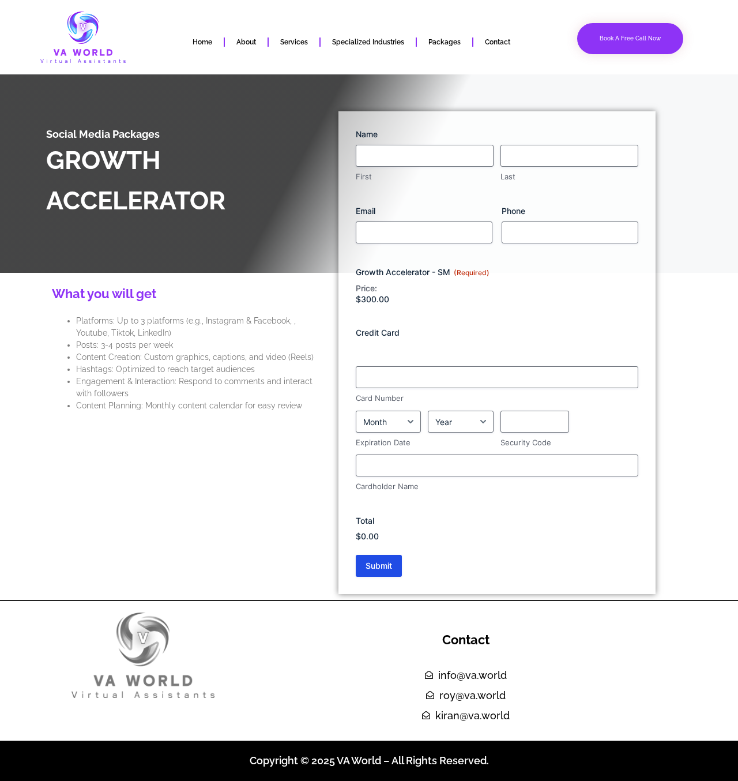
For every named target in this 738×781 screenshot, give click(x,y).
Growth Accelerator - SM (423, 272)
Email (365, 211)
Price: (366, 288)
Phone (513, 211)
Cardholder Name (387, 486)
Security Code (525, 442)
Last (507, 176)
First (364, 176)
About (246, 42)
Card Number (380, 398)
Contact (497, 42)
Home (202, 42)
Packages (444, 42)
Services (294, 42)
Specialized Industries (368, 42)
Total (365, 520)
